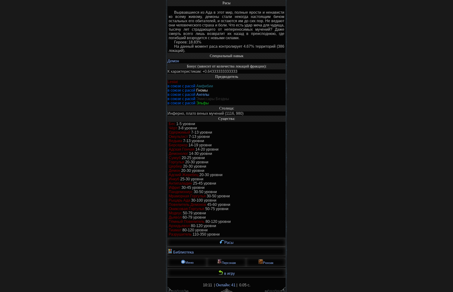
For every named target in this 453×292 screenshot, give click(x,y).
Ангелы (202, 95)
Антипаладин (180, 183)
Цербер (175, 166)
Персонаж (229, 263)
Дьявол (175, 217)
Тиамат (175, 230)
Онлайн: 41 (225, 285)
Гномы (202, 90)
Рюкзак (268, 263)
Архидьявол (179, 226)
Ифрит (174, 188)
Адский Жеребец (183, 175)
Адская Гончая (181, 149)
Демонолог (178, 154)
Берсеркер (178, 145)
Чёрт (173, 128)
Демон (173, 61)
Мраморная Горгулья (187, 196)
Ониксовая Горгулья (186, 209)
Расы (229, 243)
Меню (189, 262)
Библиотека (183, 252)
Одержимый (179, 132)
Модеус (175, 213)
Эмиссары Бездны (212, 99)
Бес (172, 124)
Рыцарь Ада (179, 200)
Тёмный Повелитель (187, 222)
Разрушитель (180, 234)
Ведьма (175, 141)
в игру (229, 273)
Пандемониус (181, 192)
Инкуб (174, 179)
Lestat (173, 82)
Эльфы (202, 103)
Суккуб (175, 158)
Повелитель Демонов (187, 205)
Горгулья (176, 162)
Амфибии (204, 86)
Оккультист (178, 137)
